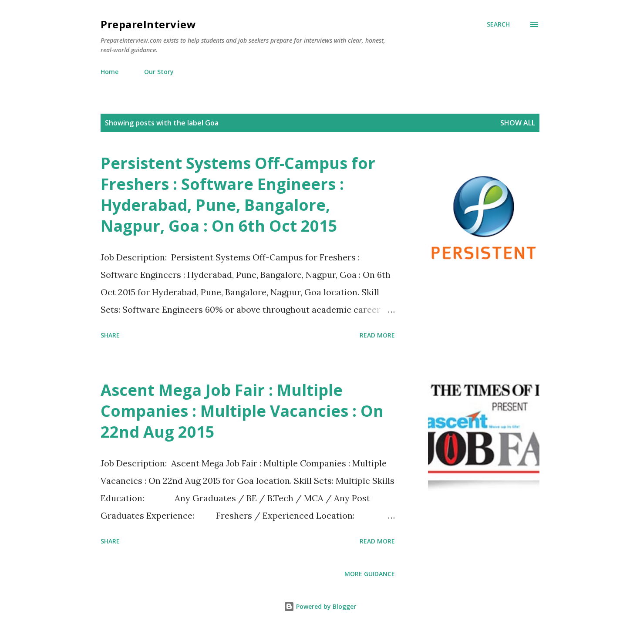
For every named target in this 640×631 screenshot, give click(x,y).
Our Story (159, 71)
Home (109, 71)
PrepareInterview (148, 24)
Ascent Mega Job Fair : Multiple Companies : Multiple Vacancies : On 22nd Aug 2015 (242, 410)
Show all (517, 123)
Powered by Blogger (325, 606)
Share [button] (110, 335)
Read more (377, 335)
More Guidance (369, 574)
